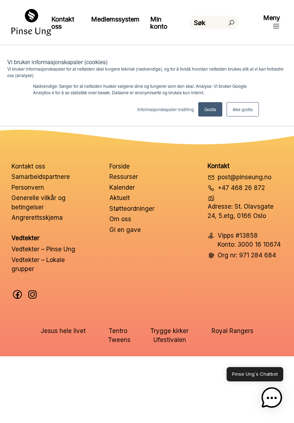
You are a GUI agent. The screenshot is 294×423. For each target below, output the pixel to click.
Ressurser (123, 176)
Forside (119, 166)
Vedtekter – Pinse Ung (43, 249)
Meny (271, 18)
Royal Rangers (232, 330)
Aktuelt (119, 197)
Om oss (120, 219)
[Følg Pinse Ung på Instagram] (33, 294)
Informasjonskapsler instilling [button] (165, 109)
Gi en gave (125, 229)
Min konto (158, 22)
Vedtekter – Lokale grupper (38, 264)
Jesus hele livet (63, 330)
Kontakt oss (62, 22)
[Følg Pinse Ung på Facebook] (17, 294)
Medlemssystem (115, 19)
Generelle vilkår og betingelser (38, 202)
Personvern (27, 187)
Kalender (122, 187)
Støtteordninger (132, 208)
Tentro (118, 330)
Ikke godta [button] (243, 109)
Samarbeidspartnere (40, 176)
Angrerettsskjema (37, 217)
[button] (271, 399)
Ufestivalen (169, 339)
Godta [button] (210, 109)
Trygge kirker (169, 330)
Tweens (119, 339)
